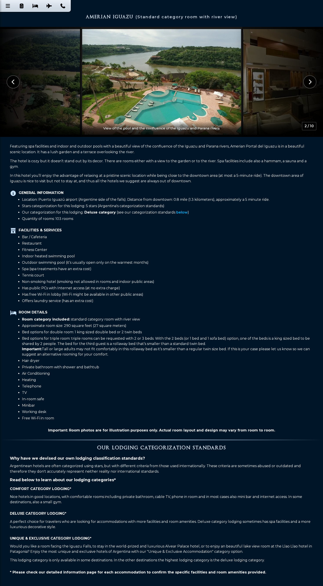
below (182, 212)
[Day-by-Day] (21, 6)
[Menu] (8, 6)
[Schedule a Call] (63, 6)
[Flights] (49, 6)
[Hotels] (35, 6)
